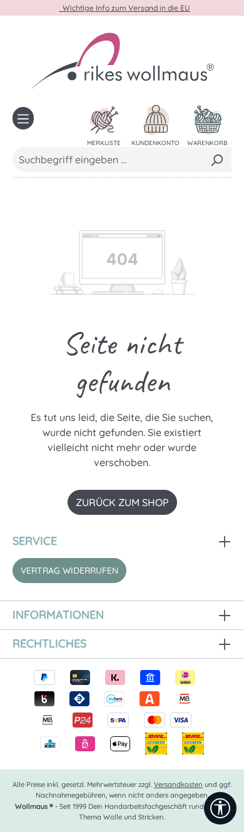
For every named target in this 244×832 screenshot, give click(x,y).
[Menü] (23, 118)
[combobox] (108, 159)
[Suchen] (216, 159)
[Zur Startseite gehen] (122, 60)
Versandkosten (178, 784)
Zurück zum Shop (122, 502)
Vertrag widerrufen (69, 570)
